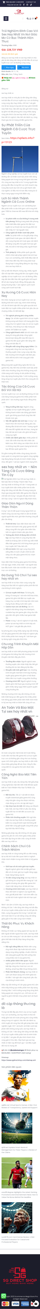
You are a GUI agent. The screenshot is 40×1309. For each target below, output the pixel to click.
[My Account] (30, 19)
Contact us (31, 2)
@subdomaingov (17, 1050)
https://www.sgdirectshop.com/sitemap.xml (19, 1060)
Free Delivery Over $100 (15, 2)
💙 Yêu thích (24, 67)
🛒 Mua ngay (9, 67)
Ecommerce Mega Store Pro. (26, 1296)
